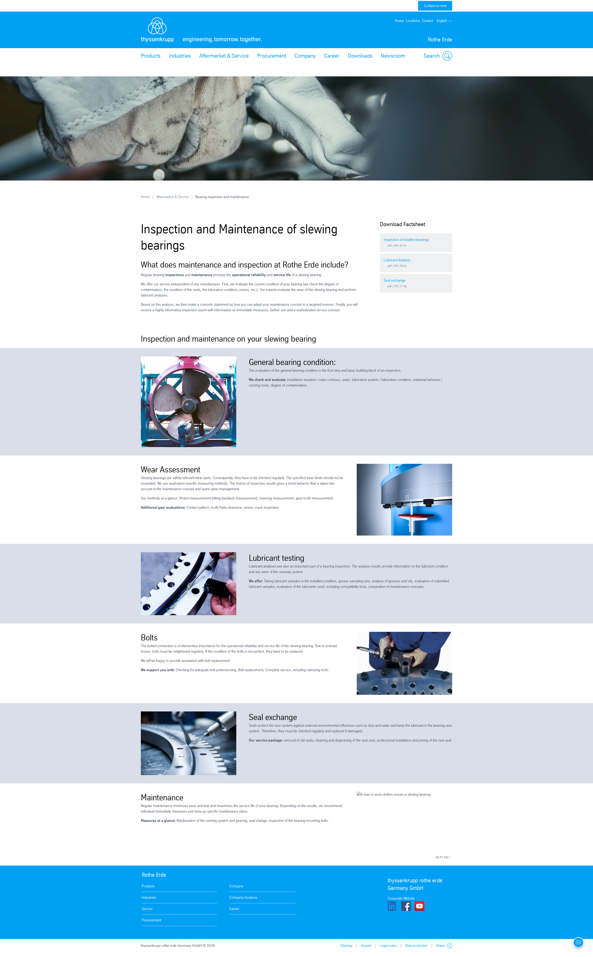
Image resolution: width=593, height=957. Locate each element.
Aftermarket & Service (224, 56)
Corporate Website (401, 898)
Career (331, 56)
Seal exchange (394, 280)
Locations (413, 21)
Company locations (243, 897)
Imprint (366, 945)
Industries (180, 56)
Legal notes (388, 945)
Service (147, 909)
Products (151, 56)
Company (305, 56)
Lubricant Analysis (397, 260)
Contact (427, 21)
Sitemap (346, 945)
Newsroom (393, 56)
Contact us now (435, 5)
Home (399, 21)
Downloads (360, 56)
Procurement (271, 56)
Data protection (416, 945)
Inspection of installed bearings (406, 239)
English (442, 21)
